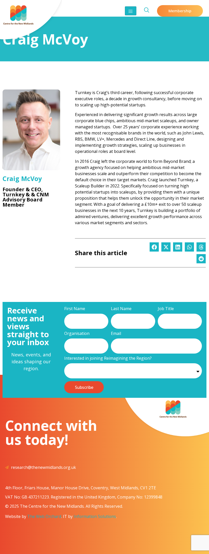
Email (116, 333)
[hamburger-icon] (130, 10)
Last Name (121, 309)
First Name (74, 309)
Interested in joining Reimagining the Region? (108, 358)
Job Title (166, 309)
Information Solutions (95, 516)
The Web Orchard (44, 516)
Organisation (76, 333)
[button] (154, 247)
